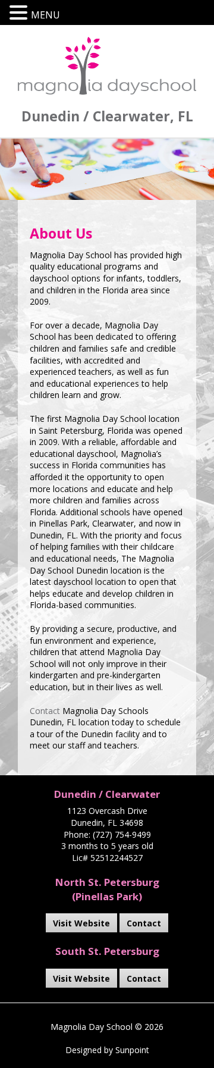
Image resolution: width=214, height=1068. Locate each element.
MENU (45, 14)
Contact (45, 710)
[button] (20, 12)
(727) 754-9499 (122, 834)
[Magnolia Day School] (107, 66)
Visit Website (81, 923)
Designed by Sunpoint (107, 1050)
